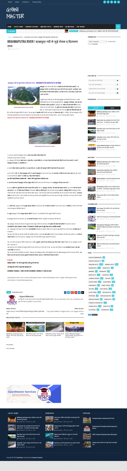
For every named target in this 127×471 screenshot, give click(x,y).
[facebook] (108, 1)
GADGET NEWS (93, 282)
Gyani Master (15, 13)
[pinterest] (118, 1)
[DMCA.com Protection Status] (93, 315)
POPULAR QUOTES (105, 296)
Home (10, 2)
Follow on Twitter (96, 80)
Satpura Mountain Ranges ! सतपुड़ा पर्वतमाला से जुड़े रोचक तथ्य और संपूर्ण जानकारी (74, 335)
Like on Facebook (95, 84)
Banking (91, 271)
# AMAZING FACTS (17, 292)
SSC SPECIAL (92, 309)
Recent (96, 108)
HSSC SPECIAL (104, 289)
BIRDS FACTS (92, 275)
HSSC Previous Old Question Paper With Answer (104, 434)
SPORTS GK (106, 306)
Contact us (25, 2)
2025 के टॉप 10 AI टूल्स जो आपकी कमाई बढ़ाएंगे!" (108, 217)
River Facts (108, 299)
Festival (107, 278)
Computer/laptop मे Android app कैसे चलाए (103, 418)
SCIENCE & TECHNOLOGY (96, 303)
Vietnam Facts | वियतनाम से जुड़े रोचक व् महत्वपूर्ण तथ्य (104, 443)
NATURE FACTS (107, 292)
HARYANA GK (92, 285)
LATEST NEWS (18, 27)
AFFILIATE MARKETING (95, 257)
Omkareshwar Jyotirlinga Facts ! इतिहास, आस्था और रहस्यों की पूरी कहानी (107, 171)
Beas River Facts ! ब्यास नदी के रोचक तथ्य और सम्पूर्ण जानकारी (34, 334)
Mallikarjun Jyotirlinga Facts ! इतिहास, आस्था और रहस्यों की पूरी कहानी (90, 31)
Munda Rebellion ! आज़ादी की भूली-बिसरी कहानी (108, 178)
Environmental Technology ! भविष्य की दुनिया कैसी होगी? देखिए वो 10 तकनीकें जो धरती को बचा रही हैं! (108, 227)
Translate (95, 44)
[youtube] (115, 1)
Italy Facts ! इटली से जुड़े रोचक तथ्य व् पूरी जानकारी (67, 443)
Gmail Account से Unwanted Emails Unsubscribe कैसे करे (104, 427)
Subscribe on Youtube (97, 88)
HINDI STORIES (106, 285)
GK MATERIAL (69, 27)
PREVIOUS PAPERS (94, 299)
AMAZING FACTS (45, 27)
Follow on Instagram (97, 93)
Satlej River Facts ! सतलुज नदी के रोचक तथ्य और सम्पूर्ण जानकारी (55, 334)
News (112, 108)
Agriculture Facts (95, 261)
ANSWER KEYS (58, 27)
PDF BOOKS (81, 27)
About (17, 2)
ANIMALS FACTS (109, 264)
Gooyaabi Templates (37, 457)
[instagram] (111, 1)
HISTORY (91, 289)
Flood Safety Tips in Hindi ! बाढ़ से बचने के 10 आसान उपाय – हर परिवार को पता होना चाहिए (108, 121)
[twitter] (104, 1)
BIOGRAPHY (103, 271)
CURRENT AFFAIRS (31, 27)
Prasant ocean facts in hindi (16, 158)
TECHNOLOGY (105, 309)
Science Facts (93, 306)
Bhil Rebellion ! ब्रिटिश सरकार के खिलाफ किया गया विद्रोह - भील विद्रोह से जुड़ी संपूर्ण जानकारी (108, 187)
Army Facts (106, 268)
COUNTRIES (105, 275)
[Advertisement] (44, 66)
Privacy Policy (36, 2)
